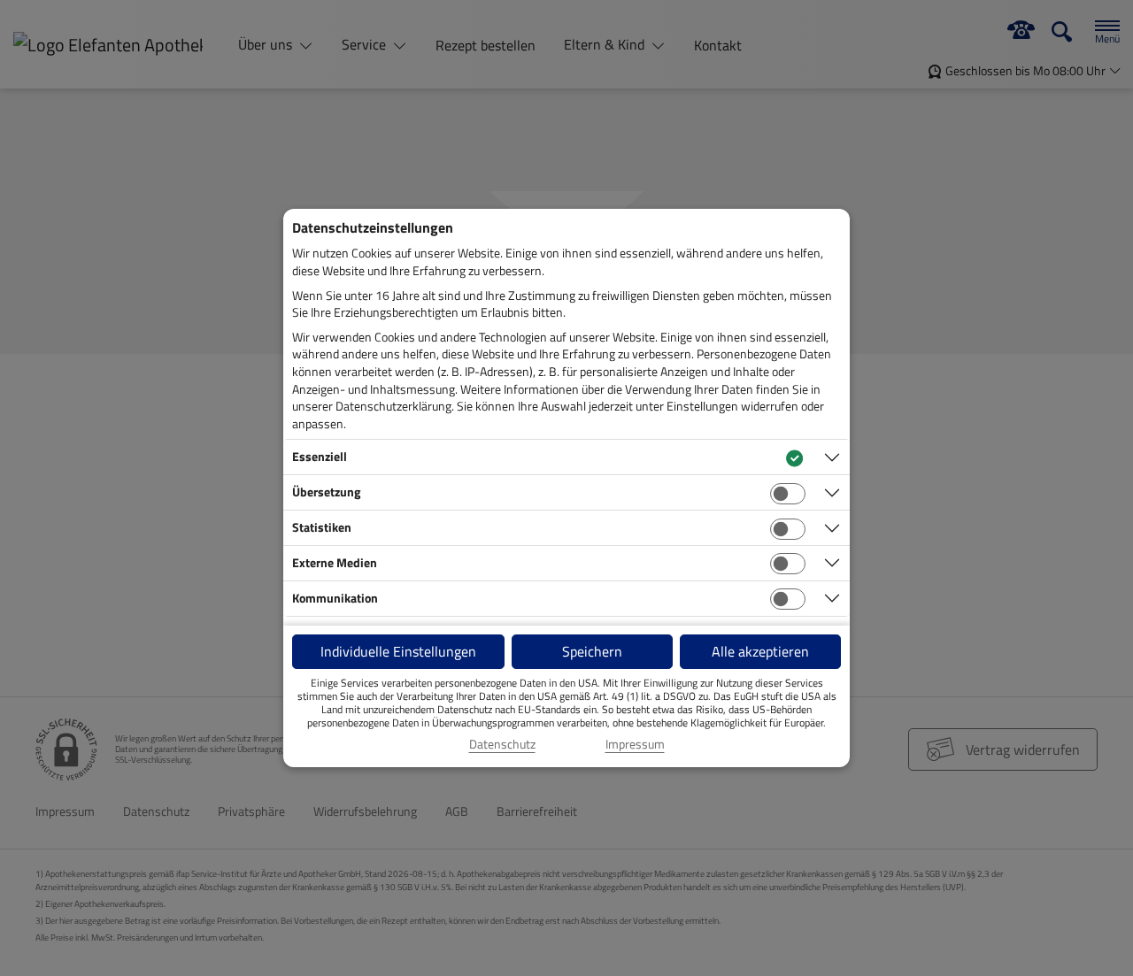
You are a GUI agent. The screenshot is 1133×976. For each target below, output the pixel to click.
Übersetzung (326, 491)
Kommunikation (335, 597)
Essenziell (319, 456)
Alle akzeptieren (760, 651)
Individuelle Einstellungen (398, 651)
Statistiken (321, 527)
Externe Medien (334, 562)
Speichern (592, 651)
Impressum (635, 744)
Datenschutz (502, 744)
